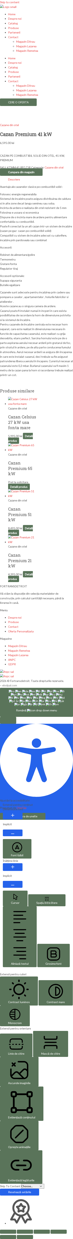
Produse (13, 28)
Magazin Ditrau (25, 41)
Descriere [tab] (14, 179)
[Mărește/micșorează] (8, 1232)
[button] (8, 720)
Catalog (13, 23)
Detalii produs (19, 486)
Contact (13, 37)
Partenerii (14, 32)
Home (11, 14)
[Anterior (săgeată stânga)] (8, 1237)
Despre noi (14, 18)
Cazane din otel (9, 125)
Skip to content (9, 2)
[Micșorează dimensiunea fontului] (13, 833)
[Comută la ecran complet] (25, 1232)
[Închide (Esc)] (58, 1232)
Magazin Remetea (27, 50)
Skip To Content (10, 1186)
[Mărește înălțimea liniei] (13, 867)
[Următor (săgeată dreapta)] (25, 1237)
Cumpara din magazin (21, 172)
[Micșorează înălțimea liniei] (13, 884)
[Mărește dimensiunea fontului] (13, 815)
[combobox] (36, 702)
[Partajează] (42, 1232)
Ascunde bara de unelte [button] (22, 816)
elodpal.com (9, 685)
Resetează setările (19, 1192)
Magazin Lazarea (26, 46)
